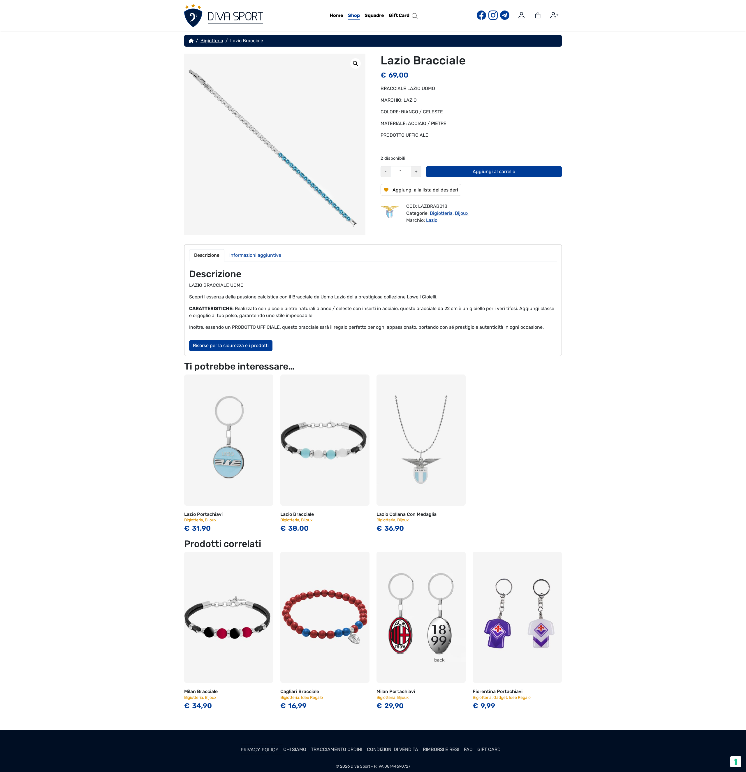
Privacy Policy (260, 749)
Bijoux (462, 213)
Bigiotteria (211, 40)
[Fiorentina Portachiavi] (517, 617)
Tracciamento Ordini (336, 749)
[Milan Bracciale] (228, 617)
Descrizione (206, 255)
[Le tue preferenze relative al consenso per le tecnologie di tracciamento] (735, 761)
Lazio (431, 220)
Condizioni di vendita (392, 749)
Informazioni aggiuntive (255, 255)
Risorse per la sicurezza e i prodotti (231, 345)
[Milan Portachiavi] (421, 617)
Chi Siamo (294, 749)
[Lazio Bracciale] (325, 440)
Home (336, 15)
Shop (354, 15)
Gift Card (399, 15)
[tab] (206, 255)
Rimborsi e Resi (441, 749)
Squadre (374, 15)
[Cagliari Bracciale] (325, 617)
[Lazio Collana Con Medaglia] (421, 440)
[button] (355, 63)
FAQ (468, 749)
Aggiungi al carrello (494, 171)
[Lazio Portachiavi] (228, 440)
